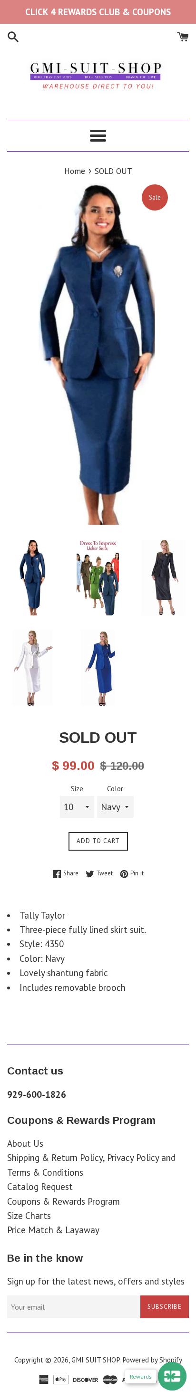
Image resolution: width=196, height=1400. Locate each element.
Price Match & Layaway (53, 1230)
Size (77, 788)
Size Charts (29, 1215)
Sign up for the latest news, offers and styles (96, 1281)
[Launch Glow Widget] (172, 1376)
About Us (25, 1143)
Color (115, 788)
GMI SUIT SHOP (95, 1359)
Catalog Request (40, 1186)
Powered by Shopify (152, 1359)
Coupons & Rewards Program (63, 1201)
